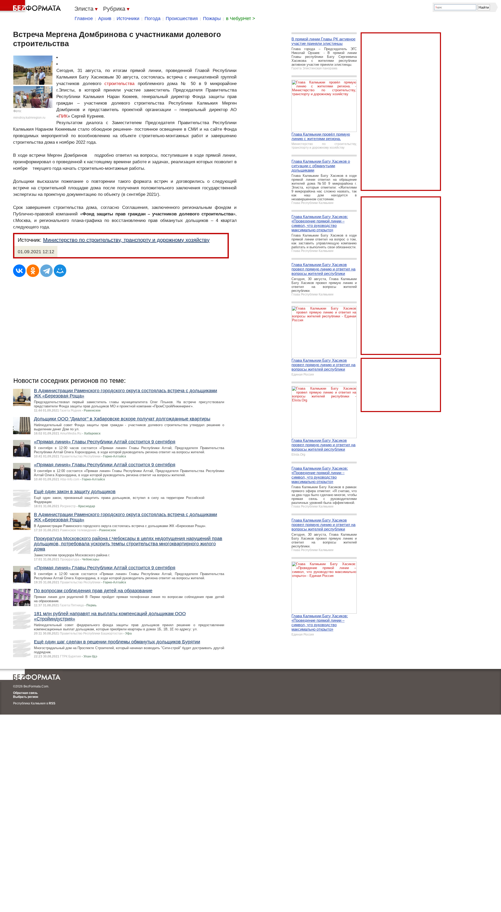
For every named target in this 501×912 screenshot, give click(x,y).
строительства (119, 83)
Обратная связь (25, 693)
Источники (128, 18)
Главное (84, 18)
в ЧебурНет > (240, 18)
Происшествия (182, 18)
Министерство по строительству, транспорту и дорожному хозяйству (126, 240)
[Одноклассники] (33, 270)
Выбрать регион (25, 697)
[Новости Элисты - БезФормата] (31, 6)
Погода (152, 18)
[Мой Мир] (60, 270)
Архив (104, 18)
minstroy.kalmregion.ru (29, 117)
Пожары (212, 18)
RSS (52, 703)
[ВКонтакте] (19, 270)
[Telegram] (46, 270)
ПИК (63, 116)
